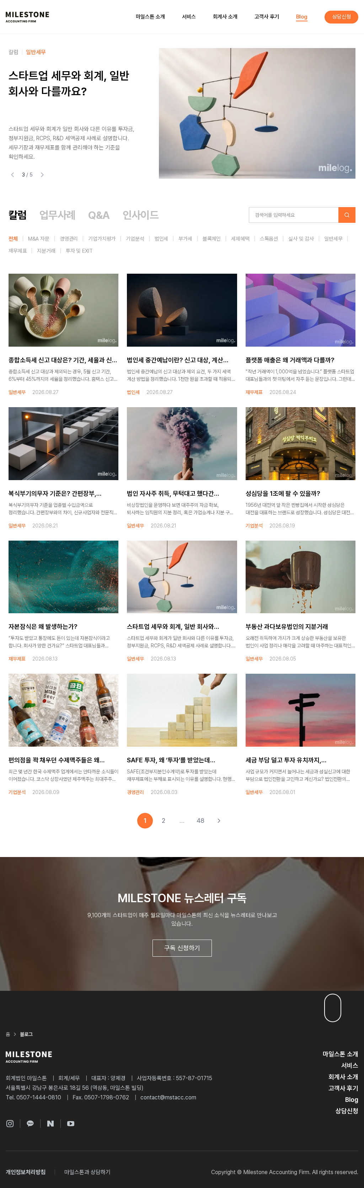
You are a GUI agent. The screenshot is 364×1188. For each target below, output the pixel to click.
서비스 (189, 17)
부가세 (185, 239)
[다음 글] (42, 175)
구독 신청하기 (182, 948)
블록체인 (212, 239)
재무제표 (18, 251)
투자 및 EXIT (79, 251)
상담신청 (341, 17)
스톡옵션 (269, 239)
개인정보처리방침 (26, 1172)
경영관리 (69, 239)
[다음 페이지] (219, 821)
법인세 (161, 239)
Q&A (98, 215)
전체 (13, 239)
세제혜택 (240, 239)
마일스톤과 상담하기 (87, 1172)
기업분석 (135, 239)
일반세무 (36, 52)
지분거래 (46, 251)
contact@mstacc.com (168, 1097)
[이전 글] (12, 175)
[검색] (346, 215)
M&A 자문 (38, 239)
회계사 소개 (225, 17)
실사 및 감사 (301, 239)
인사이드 (141, 215)
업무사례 (57, 215)
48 (200, 820)
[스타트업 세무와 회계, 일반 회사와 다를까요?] (257, 113)
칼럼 (13, 52)
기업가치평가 (102, 239)
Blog (301, 17)
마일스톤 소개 (150, 17)
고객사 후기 (267, 17)
